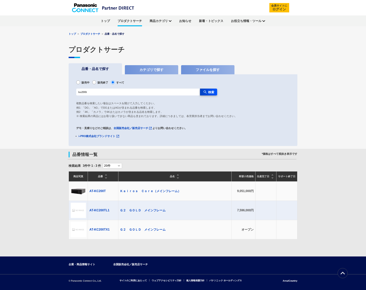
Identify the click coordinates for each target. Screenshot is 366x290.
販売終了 (103, 82)
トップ (105, 20)
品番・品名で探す (95, 69)
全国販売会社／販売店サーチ (131, 128)
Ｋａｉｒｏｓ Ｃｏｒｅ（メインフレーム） (150, 191)
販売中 (86, 82)
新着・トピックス (211, 20)
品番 (100, 176)
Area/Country (290, 281)
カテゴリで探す (152, 70)
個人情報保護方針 (195, 280)
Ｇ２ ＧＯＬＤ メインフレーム (143, 210)
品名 (172, 176)
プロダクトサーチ (130, 20)
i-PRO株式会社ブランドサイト (97, 136)
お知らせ (185, 20)
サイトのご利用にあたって (133, 280)
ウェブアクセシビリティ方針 (166, 280)
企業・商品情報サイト (82, 264)
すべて (120, 82)
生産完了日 (263, 176)
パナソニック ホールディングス (225, 280)
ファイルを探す (208, 70)
